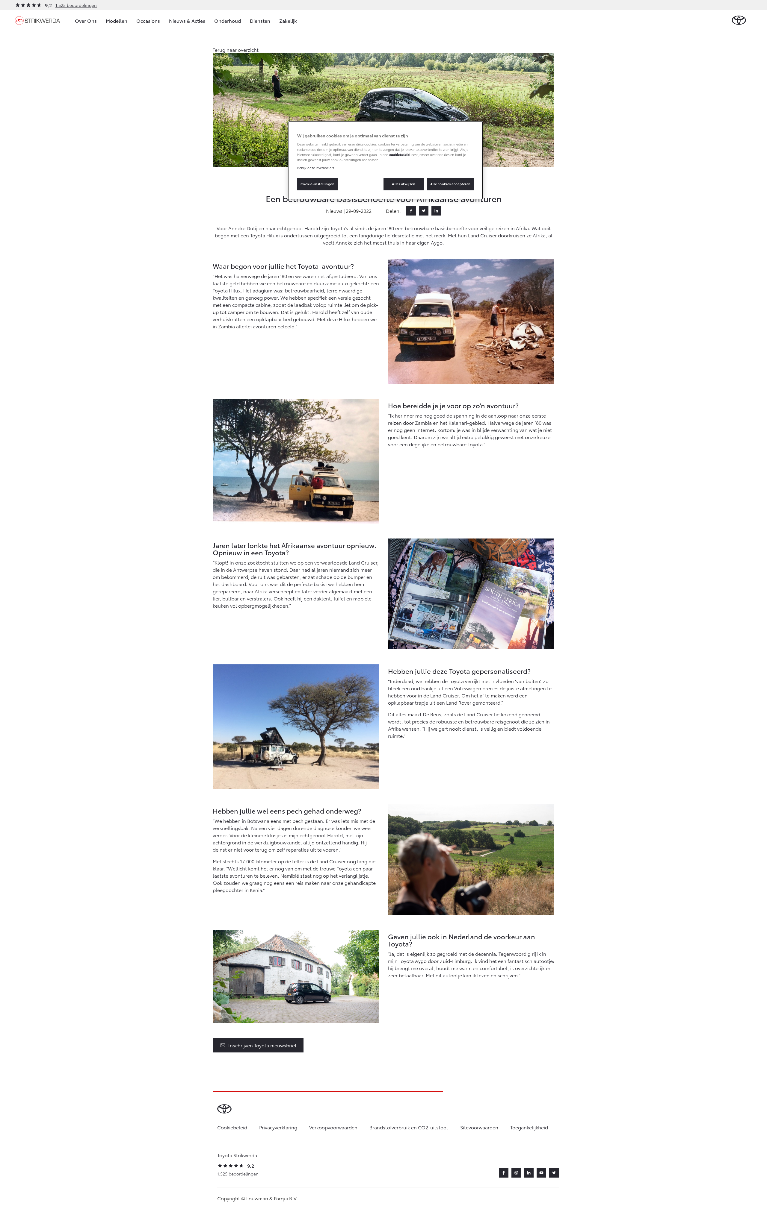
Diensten (260, 20)
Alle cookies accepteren (450, 183)
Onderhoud (227, 20)
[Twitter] (423, 211)
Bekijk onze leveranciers (315, 167)
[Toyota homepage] (739, 20)
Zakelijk (288, 20)
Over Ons (86, 20)
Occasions (148, 20)
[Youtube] (541, 1173)
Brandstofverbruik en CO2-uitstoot (408, 1127)
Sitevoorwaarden (479, 1127)
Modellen (116, 20)
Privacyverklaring (278, 1127)
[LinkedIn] (436, 211)
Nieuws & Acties (187, 20)
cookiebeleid (399, 154)
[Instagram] (516, 1173)
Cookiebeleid (232, 1127)
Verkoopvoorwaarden (333, 1127)
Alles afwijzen (403, 183)
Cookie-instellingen (318, 183)
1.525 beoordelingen (76, 5)
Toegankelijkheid (529, 1127)
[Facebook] (411, 211)
